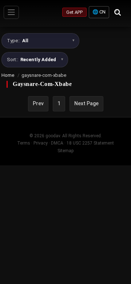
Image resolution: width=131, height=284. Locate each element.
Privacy (40, 143)
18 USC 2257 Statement (90, 143)
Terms (23, 143)
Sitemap (65, 150)
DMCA (57, 143)
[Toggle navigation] (11, 12)
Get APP (74, 12)
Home (7, 75)
